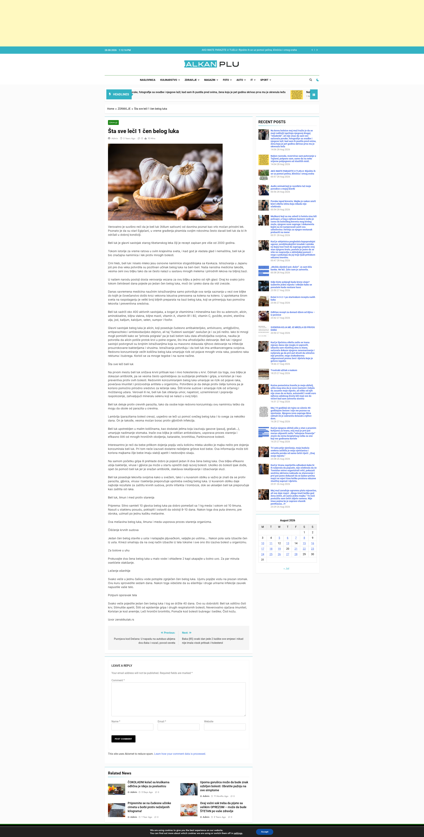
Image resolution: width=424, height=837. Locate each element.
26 (279, 554)
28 (295, 554)
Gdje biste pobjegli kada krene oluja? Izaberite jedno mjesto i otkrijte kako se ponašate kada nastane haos (291, 285)
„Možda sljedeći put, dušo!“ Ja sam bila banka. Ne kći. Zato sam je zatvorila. (291, 268)
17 (262, 548)
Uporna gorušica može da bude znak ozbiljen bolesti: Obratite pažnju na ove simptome (224, 786)
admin (114, 138)
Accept (264, 831)
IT (252, 79)
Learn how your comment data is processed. (180, 753)
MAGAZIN (209, 79)
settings (238, 833)
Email (162, 721)
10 (262, 543)
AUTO (240, 79)
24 (262, 554)
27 (287, 554)
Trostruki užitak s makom (284, 370)
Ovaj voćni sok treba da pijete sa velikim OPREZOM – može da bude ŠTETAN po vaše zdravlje (223, 807)
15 (304, 543)
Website (208, 721)
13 (287, 543)
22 (304, 548)
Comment (118, 680)
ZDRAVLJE (191, 79)
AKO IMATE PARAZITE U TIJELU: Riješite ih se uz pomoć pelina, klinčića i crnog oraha (293, 172)
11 (270, 543)
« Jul (286, 568)
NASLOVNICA (147, 79)
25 (270, 554)
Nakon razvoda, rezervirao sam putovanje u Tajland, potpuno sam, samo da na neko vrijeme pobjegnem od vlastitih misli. (293, 159)
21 (295, 548)
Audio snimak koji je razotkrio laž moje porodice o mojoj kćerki (261, 50)
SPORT (264, 79)
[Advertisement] (99, 23)
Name (115, 721)
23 (312, 548)
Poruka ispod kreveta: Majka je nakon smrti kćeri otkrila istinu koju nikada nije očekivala (293, 204)
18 (270, 548)
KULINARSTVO (168, 79)
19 (279, 548)
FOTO (226, 79)
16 (312, 543)
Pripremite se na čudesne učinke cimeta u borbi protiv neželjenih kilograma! (149, 807)
